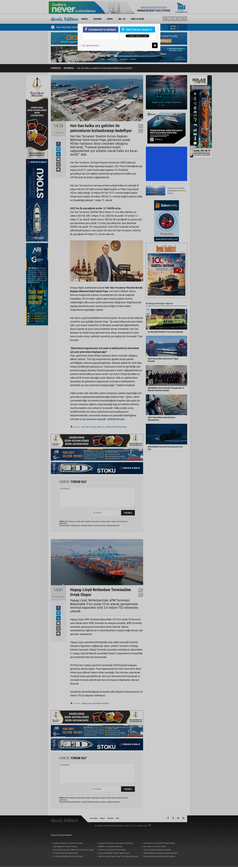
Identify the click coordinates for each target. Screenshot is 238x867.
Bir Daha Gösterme (90, 45)
